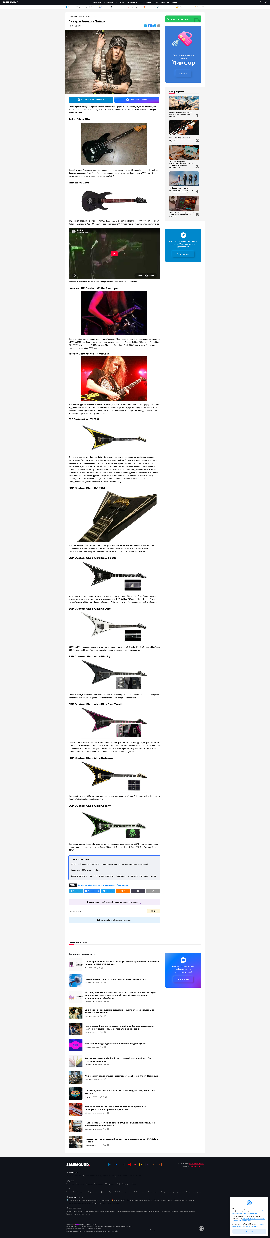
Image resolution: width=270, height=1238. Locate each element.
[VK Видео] (135, 1164)
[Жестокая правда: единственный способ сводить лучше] (75, 1045)
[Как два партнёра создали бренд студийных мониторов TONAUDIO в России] (75, 1142)
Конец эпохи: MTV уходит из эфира (85, 870)
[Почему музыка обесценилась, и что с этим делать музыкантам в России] (75, 1093)
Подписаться (183, 254)
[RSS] (160, 1164)
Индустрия (88, 1016)
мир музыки (123, 885)
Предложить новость (177, 19)
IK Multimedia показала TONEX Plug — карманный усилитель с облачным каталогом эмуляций (109, 864)
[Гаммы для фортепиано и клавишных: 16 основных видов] (184, 103)
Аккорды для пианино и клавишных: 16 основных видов (179, 139)
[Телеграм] (110, 1164)
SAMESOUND (84, 1224)
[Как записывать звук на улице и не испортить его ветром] (75, 980)
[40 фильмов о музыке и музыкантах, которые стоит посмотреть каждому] (184, 178)
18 (103, 1097)
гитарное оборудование (89, 885)
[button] (145, 25)
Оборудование (73, 16)
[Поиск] (265, 2)
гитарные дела (109, 885)
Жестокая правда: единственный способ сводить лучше (115, 1043)
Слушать (183, 73)
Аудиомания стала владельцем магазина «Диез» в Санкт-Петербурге (122, 1076)
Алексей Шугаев (84, 16)
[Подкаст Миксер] (147, 1164)
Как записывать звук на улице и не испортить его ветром (115, 979)
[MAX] (122, 1164)
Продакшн (88, 982)
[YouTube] (129, 1164)
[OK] (153, 1164)
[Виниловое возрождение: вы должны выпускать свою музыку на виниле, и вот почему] (75, 1013)
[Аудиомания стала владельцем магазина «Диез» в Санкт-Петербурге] (75, 1077)
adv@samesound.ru (197, 1166)
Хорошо (249, 1231)
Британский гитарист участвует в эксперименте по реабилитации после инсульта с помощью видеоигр (113, 876)
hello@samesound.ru (196, 1163)
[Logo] (11, 2)
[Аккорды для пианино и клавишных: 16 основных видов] (184, 127)
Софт (86, 968)
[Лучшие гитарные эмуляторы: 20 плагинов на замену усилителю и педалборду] (184, 152)
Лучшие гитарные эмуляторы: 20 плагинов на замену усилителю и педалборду (181, 164)
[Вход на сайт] (261, 2)
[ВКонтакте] (116, 1164)
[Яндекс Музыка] (141, 1164)
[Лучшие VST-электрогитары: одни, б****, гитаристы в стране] (184, 203)
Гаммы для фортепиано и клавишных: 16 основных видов (180, 114)
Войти (154, 911)
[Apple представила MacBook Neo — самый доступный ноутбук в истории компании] (75, 1061)
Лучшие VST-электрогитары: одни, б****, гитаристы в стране (181, 215)
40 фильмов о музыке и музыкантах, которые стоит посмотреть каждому (181, 190)
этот (127, 1226)
